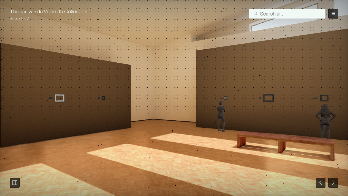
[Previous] (320, 183)
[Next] (333, 183)
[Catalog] (15, 183)
